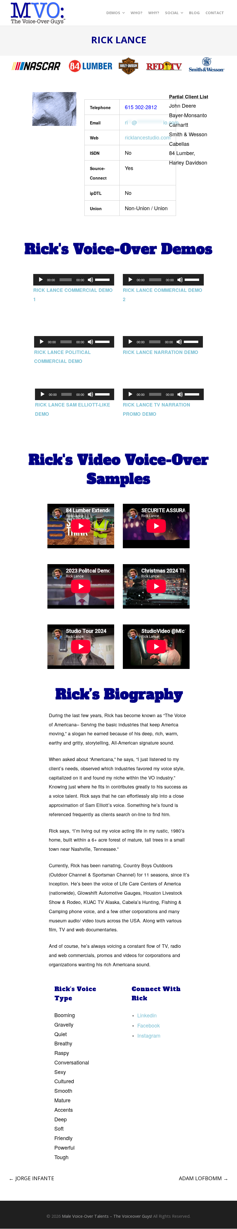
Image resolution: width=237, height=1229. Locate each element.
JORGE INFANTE (31, 1178)
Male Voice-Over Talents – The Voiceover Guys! (107, 1216)
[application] (73, 280)
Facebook (148, 1025)
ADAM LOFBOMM (203, 1178)
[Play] (41, 280)
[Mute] (90, 280)
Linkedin (147, 1015)
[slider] (103, 279)
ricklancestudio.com (148, 138)
